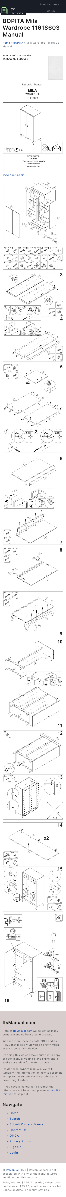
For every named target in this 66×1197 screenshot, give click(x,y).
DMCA (14, 1135)
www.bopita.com (13, 174)
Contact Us (18, 1130)
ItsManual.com (22, 1030)
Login (14, 1152)
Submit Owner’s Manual (27, 1124)
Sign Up (50, 10)
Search (15, 1118)
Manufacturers (49, 4)
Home (6, 42)
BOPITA (18, 42)
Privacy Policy (20, 1141)
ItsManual (12, 1169)
